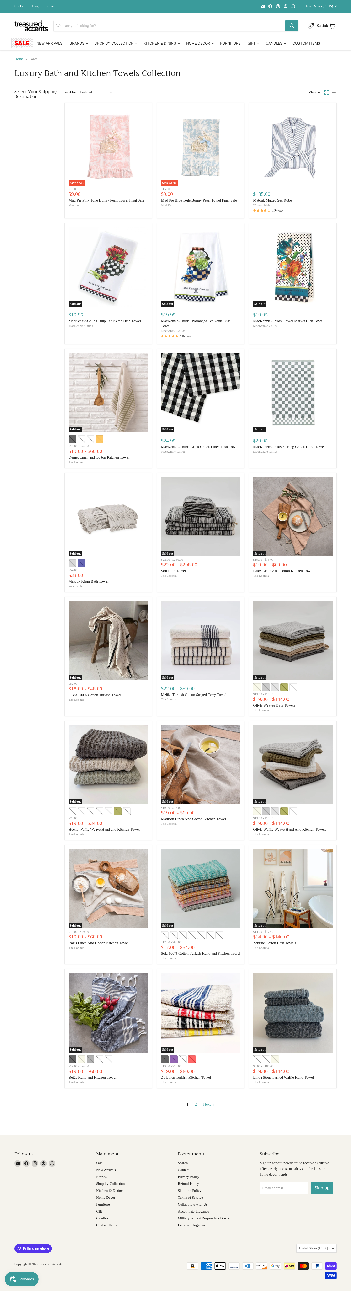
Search (183, 1163)
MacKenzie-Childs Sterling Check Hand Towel (289, 447)
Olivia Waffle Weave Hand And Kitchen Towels (289, 829)
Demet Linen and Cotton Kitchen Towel (99, 457)
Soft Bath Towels (174, 571)
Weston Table (262, 205)
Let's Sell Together (191, 1225)
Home (19, 59)
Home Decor (198, 43)
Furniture (230, 43)
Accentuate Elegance (193, 1211)
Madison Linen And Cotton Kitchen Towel (193, 819)
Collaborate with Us (192, 1204)
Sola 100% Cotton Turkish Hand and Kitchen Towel (200, 953)
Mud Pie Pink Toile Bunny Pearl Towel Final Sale (106, 200)
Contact (183, 1170)
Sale (21, 43)
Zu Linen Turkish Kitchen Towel (186, 1077)
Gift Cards (20, 6)
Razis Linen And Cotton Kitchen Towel (99, 943)
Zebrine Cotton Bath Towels (274, 943)
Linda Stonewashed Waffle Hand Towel (283, 1077)
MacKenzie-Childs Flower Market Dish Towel (288, 321)
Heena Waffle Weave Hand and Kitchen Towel (104, 829)
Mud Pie (74, 205)
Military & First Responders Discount (206, 1218)
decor (273, 1174)
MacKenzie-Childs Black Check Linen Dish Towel (199, 447)
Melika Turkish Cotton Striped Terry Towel (193, 695)
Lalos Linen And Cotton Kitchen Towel (283, 571)
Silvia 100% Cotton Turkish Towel (95, 695)
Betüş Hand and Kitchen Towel (92, 1077)
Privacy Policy (188, 1177)
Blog (35, 6)
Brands (77, 43)
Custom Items (306, 43)
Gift (252, 43)
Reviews (48, 6)
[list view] (333, 92)
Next (207, 1104)
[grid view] (326, 92)
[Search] (291, 25)
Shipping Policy (190, 1190)
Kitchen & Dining (160, 43)
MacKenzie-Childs (81, 325)
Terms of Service (190, 1197)
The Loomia (76, 462)
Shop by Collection (115, 43)
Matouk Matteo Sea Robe (272, 200)
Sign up (322, 1187)
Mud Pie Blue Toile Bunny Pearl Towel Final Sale (199, 200)
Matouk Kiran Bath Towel (88, 581)
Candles (274, 43)
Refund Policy (188, 1184)
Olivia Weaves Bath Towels (274, 705)
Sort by (70, 92)
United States (319, 6)
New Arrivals (50, 43)
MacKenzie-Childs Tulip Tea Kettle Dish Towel (105, 321)
